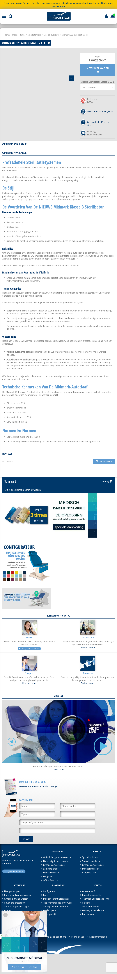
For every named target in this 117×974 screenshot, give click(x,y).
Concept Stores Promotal (55, 906)
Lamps (7, 910)
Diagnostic (48, 876)
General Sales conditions (54, 936)
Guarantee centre (90, 906)
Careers (86, 902)
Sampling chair (50, 868)
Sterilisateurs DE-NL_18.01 (100, 111)
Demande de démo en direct (98, 124)
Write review (105, 461)
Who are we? (88, 891)
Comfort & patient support (17, 906)
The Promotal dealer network (57, 902)
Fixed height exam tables (55, 861)
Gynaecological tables (54, 864)
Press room (88, 914)
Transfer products (91, 861)
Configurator (49, 891)
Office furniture (50, 880)
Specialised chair (90, 857)
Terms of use (77, 936)
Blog (45, 895)
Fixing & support (12, 891)
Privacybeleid (49, 914)
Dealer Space (49, 910)
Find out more (88, 647)
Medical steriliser (51, 872)
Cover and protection (14, 902)
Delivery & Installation (93, 910)
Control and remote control (17, 895)
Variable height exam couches (58, 857)
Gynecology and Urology (16, 898)
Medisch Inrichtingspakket (56, 898)
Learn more (58, 769)
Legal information (98, 936)
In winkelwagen (97, 68)
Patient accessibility (91, 895)
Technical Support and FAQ (95, 898)
